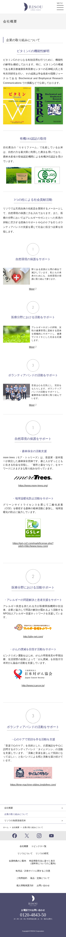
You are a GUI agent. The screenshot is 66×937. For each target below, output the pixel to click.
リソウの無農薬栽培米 (15, 820)
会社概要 (15, 827)
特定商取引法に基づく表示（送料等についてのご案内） (43, 862)
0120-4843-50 (33, 914)
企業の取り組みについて (16, 814)
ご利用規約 (21, 878)
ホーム (6, 827)
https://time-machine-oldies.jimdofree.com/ (33, 784)
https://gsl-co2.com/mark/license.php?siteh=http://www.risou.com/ (33, 544)
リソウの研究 (42, 853)
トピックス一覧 (38, 846)
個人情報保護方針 (25, 885)
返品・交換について (40, 878)
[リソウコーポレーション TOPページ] (33, 6)
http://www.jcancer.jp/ (33, 685)
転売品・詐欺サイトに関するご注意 (33, 871)
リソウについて (25, 853)
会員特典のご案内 (17, 861)
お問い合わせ (43, 885)
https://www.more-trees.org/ (33, 485)
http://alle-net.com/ (33, 636)
